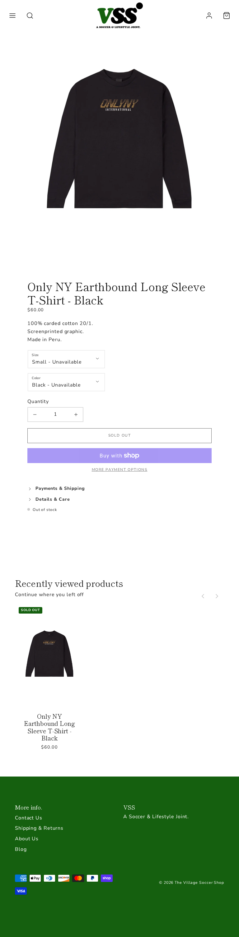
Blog (21, 849)
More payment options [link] (120, 469)
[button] (12, 15)
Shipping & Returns (39, 828)
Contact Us (28, 817)
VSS (129, 807)
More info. (28, 807)
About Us (27, 838)
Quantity (38, 401)
